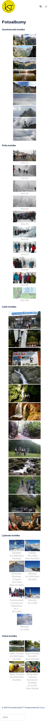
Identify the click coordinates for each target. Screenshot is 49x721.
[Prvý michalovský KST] (8, 6)
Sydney (42, 707)
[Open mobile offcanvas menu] (46, 6)
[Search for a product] (41, 6)
